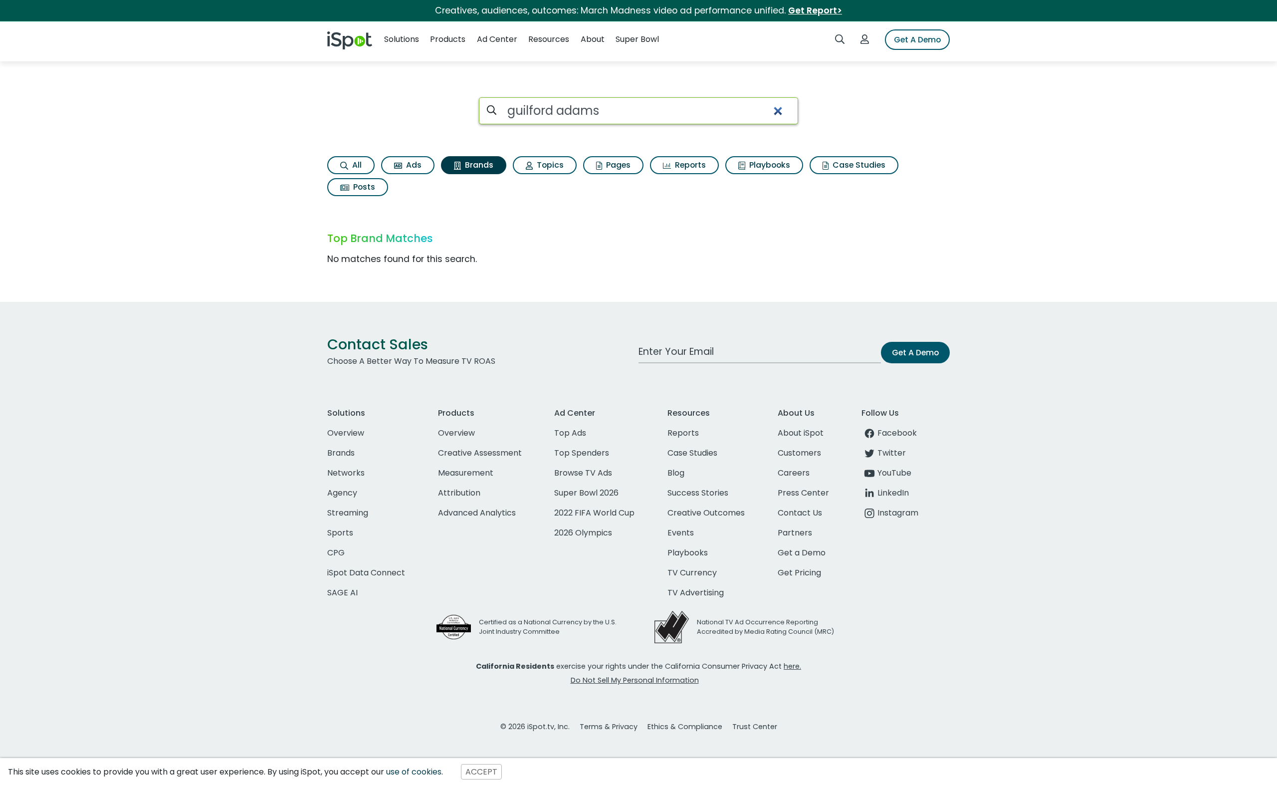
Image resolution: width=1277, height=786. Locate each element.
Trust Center (754, 727)
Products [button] (447, 39)
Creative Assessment (480, 453)
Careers (794, 473)
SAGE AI (342, 592)
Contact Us (800, 513)
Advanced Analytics (477, 513)
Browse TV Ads (583, 473)
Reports (689, 165)
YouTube (894, 473)
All (356, 165)
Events (680, 532)
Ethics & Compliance (684, 727)
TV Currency (692, 572)
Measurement (465, 473)
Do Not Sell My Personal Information (635, 680)
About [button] (593, 39)
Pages (617, 165)
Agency (342, 493)
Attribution (459, 493)
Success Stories (697, 493)
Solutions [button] (401, 39)
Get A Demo (917, 39)
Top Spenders (581, 453)
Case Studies (858, 165)
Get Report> (815, 10)
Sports (340, 532)
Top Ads (570, 433)
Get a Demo (802, 552)
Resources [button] (548, 39)
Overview (345, 433)
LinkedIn (893, 493)
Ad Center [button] (497, 39)
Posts (363, 187)
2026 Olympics (583, 532)
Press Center (803, 493)
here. (792, 666)
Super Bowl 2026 (586, 493)
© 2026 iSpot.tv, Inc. (535, 727)
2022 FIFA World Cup (594, 513)
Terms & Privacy (609, 727)
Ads (413, 165)
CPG (336, 552)
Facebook (897, 433)
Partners (795, 532)
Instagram (897, 513)
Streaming (347, 513)
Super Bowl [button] (637, 39)
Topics (549, 165)
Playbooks (768, 165)
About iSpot (801, 433)
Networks (346, 473)
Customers (799, 453)
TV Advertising (695, 592)
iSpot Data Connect (366, 572)
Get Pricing (799, 572)
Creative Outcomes (706, 513)
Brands (478, 165)
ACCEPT (481, 772)
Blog (675, 473)
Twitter (891, 453)
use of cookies (413, 772)
